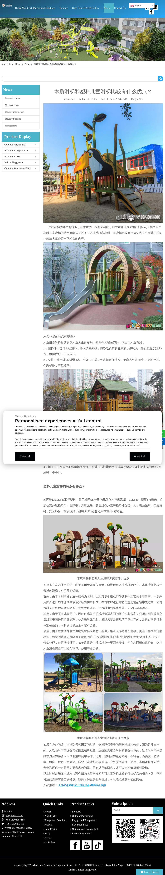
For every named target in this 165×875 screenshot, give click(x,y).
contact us (49, 842)
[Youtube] (87, 845)
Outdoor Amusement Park (17, 168)
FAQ (47, 833)
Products (76, 811)
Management (11, 126)
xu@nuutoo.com (14, 815)
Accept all (139, 456)
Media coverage (12, 105)
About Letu (50, 816)
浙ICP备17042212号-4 (138, 865)
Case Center (50, 829)
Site (141, 99)
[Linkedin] (155, 7)
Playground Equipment (16, 150)
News (47, 837)
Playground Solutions (55, 820)
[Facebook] (151, 12)
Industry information (14, 112)
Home (47, 811)
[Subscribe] (158, 810)
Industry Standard (13, 119)
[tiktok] (98, 845)
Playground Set (12, 156)
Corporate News (12, 98)
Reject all (25, 456)
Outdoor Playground (14, 144)
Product (48, 824)
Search (160, 78)
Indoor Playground (14, 162)
